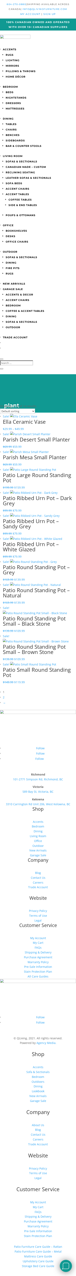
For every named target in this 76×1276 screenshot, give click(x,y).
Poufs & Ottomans (20, 215)
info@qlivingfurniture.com (44, 9)
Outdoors (38, 1082)
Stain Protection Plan (38, 971)
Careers (38, 882)
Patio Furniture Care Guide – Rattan (38, 1247)
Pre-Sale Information (38, 967)
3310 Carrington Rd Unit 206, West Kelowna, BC (38, 804)
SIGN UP (49, 14)
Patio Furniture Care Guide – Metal (38, 1251)
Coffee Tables (20, 199)
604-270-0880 (16, 4)
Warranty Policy (38, 962)
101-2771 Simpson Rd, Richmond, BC (38, 779)
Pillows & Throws (21, 71)
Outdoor (10, 251)
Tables (11, 124)
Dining (8, 118)
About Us (38, 1125)
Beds (10, 92)
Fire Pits (13, 268)
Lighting (12, 60)
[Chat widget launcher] (66, 1266)
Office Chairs (17, 241)
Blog (38, 873)
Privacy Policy (38, 911)
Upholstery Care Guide (38, 1261)
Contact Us (38, 878)
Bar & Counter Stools (24, 145)
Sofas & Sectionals (21, 161)
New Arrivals (14, 283)
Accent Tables (17, 194)
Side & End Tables (23, 205)
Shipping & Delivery (38, 952)
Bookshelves (16, 230)
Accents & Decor (19, 294)
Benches (13, 135)
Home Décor (16, 76)
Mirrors (12, 65)
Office (8, 225)
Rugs (10, 54)
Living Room (12, 156)
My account (31, 14)
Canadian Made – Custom (26, 166)
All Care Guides (38, 976)
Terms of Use (38, 916)
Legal (38, 920)
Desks (10, 236)
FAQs (38, 947)
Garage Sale (13, 289)
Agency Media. (46, 1043)
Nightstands (16, 97)
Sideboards (15, 140)
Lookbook (38, 1091)
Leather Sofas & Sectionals (28, 177)
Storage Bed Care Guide (38, 1266)
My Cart (38, 943)
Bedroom (10, 86)
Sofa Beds (14, 183)
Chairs (11, 129)
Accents (9, 49)
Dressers (13, 103)
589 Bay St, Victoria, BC (38, 792)
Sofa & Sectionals (38, 1072)
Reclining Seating (20, 172)
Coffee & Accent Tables (25, 310)
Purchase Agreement (38, 957)
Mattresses (15, 108)
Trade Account (15, 337)
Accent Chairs (17, 188)
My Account (38, 938)
